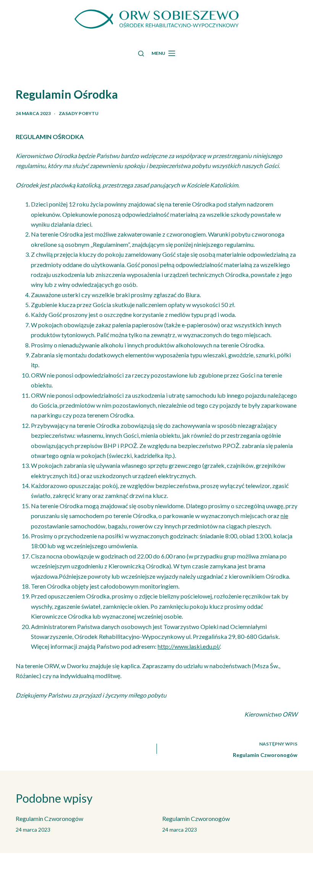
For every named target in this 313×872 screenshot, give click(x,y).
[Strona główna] (156, 19)
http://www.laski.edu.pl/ (189, 646)
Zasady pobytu (78, 113)
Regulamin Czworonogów (49, 818)
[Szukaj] (141, 53)
